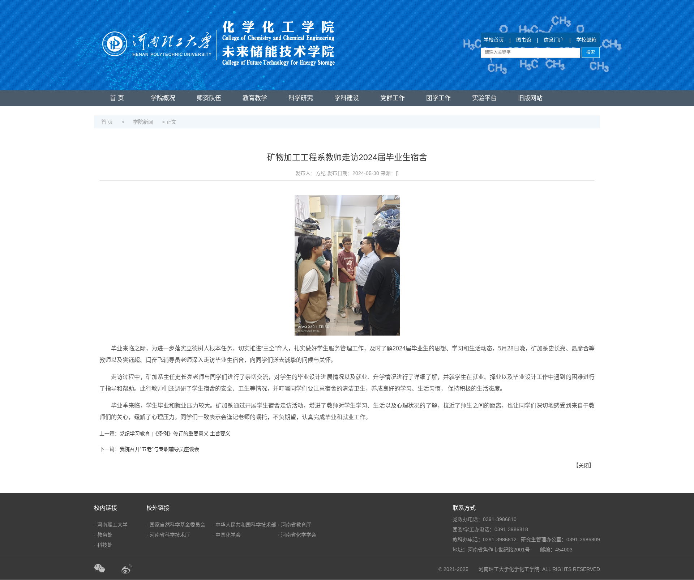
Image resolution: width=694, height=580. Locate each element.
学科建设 (346, 98)
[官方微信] (107, 569)
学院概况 (163, 98)
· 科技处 (103, 545)
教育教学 (255, 98)
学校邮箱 (586, 40)
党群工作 (392, 98)
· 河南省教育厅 (294, 525)
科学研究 (300, 98)
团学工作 (438, 98)
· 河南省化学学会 (297, 535)
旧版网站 (530, 98)
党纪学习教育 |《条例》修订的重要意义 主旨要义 (175, 433)
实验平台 (484, 98)
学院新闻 (143, 122)
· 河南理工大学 (111, 525)
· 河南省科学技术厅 (168, 535)
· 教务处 (103, 535)
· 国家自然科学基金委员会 (175, 525)
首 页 (117, 98)
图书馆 (523, 40)
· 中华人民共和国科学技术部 (244, 525)
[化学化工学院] (218, 36)
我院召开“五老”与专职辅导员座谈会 (159, 449)
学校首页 (494, 40)
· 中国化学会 (226, 535)
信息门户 (554, 40)
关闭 (584, 465)
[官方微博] (133, 569)
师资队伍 (209, 98)
